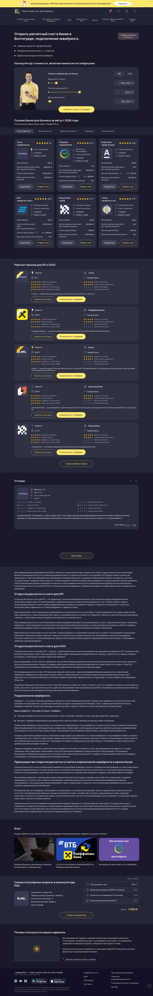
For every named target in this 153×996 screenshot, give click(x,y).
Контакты (88, 984)
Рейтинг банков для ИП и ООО (112, 20)
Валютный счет (45, 131)
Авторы (114, 987)
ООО (130, 73)
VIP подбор (88, 980)
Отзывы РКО (132, 20)
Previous (131, 480)
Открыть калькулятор (76, 915)
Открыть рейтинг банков (76, 464)
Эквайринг (89, 131)
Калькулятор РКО (81, 20)
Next (135, 480)
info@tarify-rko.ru (91, 972)
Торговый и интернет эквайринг (51, 20)
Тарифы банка (93, 278)
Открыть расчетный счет (25, 20)
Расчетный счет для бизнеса (37, 11)
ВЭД (69, 20)
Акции (95, 20)
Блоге (25, 834)
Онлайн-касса (108, 131)
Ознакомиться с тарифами (71, 299)
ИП (119, 73)
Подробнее (122, 4)
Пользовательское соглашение (125, 983)
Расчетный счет (24, 131)
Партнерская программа (122, 972)
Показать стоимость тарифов (76, 109)
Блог (86, 976)
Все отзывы (76, 556)
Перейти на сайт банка (43, 299)
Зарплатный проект (68, 131)
